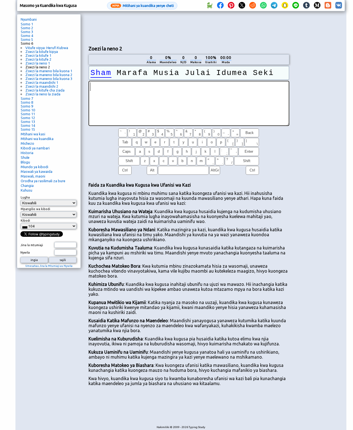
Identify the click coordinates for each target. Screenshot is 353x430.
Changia (27, 185)
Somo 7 (27, 98)
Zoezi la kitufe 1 (38, 55)
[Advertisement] (189, 27)
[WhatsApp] (263, 5)
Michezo (27, 143)
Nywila (25, 252)
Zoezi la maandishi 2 (41, 86)
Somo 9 (27, 106)
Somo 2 (27, 28)
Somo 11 (28, 114)
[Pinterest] (231, 5)
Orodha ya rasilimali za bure (43, 181)
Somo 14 (28, 125)
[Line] (295, 5)
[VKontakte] (338, 5)
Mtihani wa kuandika (37, 139)
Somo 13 (28, 121)
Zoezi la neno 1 (37, 63)
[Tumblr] (306, 5)
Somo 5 (27, 39)
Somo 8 (27, 102)
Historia (27, 153)
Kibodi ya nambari (35, 148)
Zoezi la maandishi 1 (41, 82)
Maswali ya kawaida (36, 171)
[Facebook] (220, 5)
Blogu (25, 162)
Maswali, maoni (33, 176)
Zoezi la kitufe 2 (38, 59)
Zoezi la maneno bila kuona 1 (48, 71)
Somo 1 (27, 24)
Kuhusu (26, 190)
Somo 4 (27, 35)
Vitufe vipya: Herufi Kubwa (46, 48)
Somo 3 (27, 32)
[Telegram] (274, 5)
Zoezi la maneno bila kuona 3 (48, 78)
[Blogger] (328, 5)
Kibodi (25, 220)
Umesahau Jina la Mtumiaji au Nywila (49, 265)
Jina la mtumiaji (31, 245)
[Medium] (317, 5)
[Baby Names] (209, 5)
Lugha (25, 197)
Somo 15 (28, 129)
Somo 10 (28, 110)
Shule (25, 157)
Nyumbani (29, 19)
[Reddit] (252, 5)
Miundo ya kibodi (34, 167)
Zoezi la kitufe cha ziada (45, 90)
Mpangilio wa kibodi (35, 209)
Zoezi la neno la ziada (42, 94)
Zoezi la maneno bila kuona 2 (48, 75)
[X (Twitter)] (242, 5)
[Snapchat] (285, 5)
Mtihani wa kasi (33, 134)
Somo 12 (28, 118)
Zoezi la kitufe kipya (41, 51)
